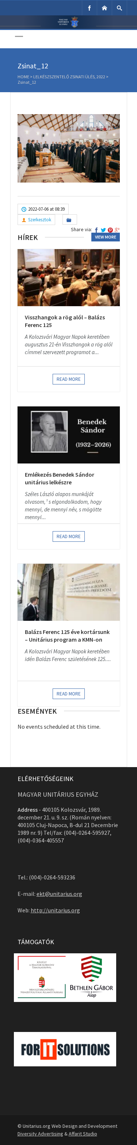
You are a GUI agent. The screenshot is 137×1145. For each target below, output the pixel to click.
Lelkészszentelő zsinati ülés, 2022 (69, 76)
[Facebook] (89, 7)
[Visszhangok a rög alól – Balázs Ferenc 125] (69, 277)
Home (23, 76)
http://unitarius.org (55, 910)
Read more (69, 379)
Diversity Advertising (40, 1133)
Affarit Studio (83, 1133)
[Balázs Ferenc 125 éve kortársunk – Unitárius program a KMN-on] (69, 592)
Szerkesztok (39, 220)
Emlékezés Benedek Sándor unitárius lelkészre (59, 478)
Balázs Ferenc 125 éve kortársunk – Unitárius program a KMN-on (67, 635)
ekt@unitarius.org (59, 893)
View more (105, 237)
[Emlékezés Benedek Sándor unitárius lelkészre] (69, 434)
